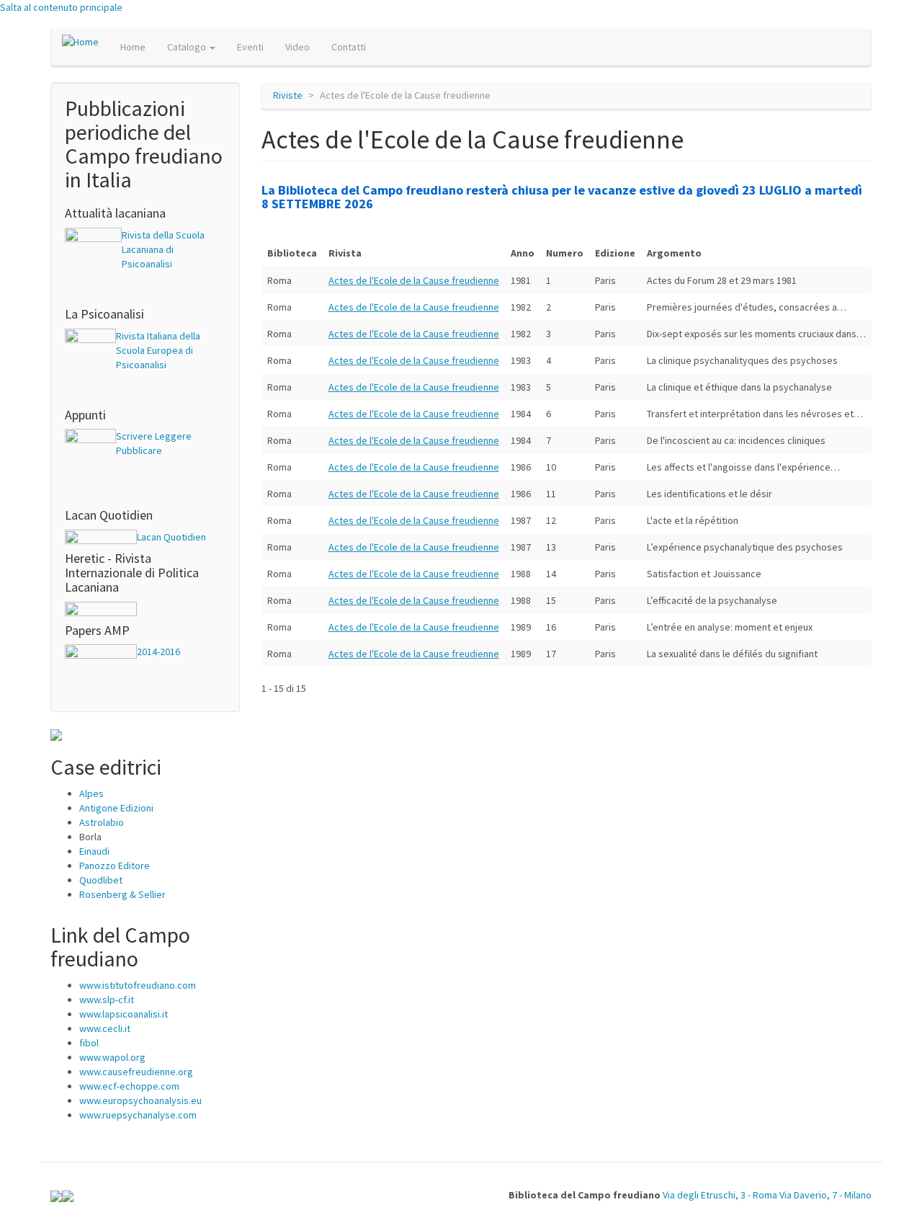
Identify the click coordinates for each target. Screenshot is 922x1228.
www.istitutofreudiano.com (137, 985)
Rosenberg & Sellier (122, 894)
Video (297, 46)
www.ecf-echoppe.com (129, 1086)
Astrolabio (101, 822)
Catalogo (187, 46)
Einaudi (94, 851)
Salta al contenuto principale (61, 7)
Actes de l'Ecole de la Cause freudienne (413, 280)
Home (133, 46)
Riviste (288, 95)
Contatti (348, 46)
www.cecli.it (104, 1028)
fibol (89, 1042)
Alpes (91, 793)
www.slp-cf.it (106, 999)
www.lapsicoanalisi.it (123, 1013)
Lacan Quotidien (171, 536)
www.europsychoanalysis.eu (140, 1100)
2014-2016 (158, 651)
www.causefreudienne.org (136, 1071)
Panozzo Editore (114, 865)
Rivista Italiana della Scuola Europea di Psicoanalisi (158, 350)
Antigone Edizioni (116, 807)
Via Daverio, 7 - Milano (825, 1194)
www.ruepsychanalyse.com (138, 1114)
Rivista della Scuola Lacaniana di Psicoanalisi (163, 249)
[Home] (85, 41)
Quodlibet (100, 879)
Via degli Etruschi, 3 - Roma (720, 1194)
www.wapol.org (112, 1057)
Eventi (250, 46)
